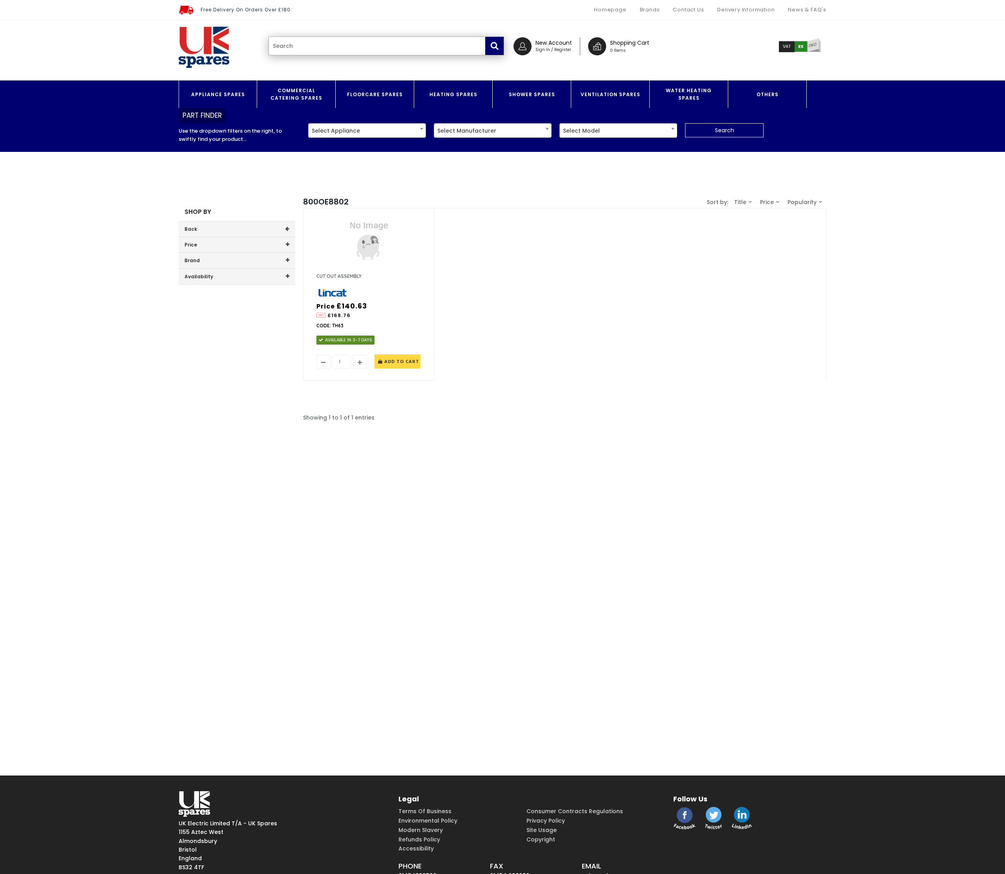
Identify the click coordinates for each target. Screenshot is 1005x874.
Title (740, 202)
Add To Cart (401, 361)
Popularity (802, 202)
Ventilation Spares (610, 94)
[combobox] (367, 130)
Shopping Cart (629, 43)
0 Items (618, 50)
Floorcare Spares (375, 94)
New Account (553, 43)
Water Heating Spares (689, 94)
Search (724, 130)
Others (767, 94)
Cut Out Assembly (339, 276)
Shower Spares (532, 94)
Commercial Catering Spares (296, 94)
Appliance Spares (218, 94)
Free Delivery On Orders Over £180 (246, 9)
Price (767, 202)
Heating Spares (453, 94)
